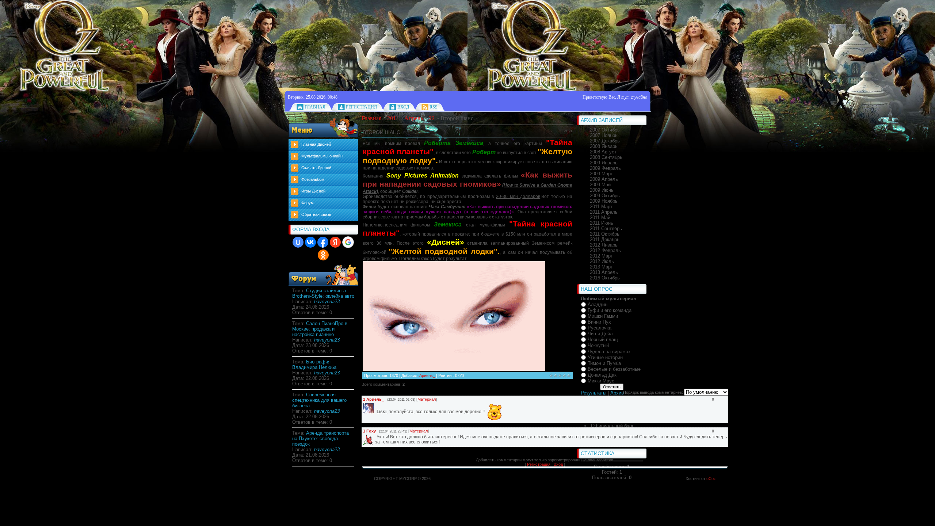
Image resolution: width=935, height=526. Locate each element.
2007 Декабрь (605, 141)
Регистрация (361, 107)
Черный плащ (603, 339)
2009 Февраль (605, 168)
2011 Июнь (601, 223)
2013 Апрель (604, 272)
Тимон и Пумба (604, 363)
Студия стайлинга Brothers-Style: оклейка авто (323, 293)
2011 (392, 118)
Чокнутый (598, 345)
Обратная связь (316, 214)
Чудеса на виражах (609, 351)
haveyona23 (327, 301)
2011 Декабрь (604, 239)
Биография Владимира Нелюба (314, 364)
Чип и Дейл (600, 333)
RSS (434, 107)
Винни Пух (599, 322)
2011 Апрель (604, 212)
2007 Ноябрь (604, 135)
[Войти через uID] (298, 242)
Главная (315, 107)
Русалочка (599, 328)
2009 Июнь (602, 190)
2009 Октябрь (605, 195)
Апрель (413, 118)
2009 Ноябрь (604, 201)
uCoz (711, 478)
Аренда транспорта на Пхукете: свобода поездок (320, 438)
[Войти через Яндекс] (335, 242)
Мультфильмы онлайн (322, 156)
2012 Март (601, 256)
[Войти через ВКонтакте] (310, 242)
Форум (307, 203)
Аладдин (597, 304)
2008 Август (603, 152)
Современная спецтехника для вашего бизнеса (319, 400)
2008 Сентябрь (606, 157)
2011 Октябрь (604, 234)
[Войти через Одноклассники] (323, 254)
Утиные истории (605, 357)
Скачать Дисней (316, 167)
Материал (426, 399)
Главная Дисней (316, 144)
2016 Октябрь (605, 278)
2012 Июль (602, 261)
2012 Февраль (605, 250)
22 (432, 118)
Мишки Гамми (603, 316)
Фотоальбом (312, 179)
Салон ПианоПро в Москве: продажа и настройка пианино (319, 329)
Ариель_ (427, 375)
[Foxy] (376, 436)
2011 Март (601, 206)
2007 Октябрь (605, 130)
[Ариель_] (376, 411)
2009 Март (601, 173)
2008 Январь (604, 146)
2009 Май (600, 184)
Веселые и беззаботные (614, 369)
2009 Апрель (604, 179)
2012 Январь (604, 245)
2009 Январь (604, 162)
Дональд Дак (602, 375)
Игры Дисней (313, 191)
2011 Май (600, 217)
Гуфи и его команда (609, 310)
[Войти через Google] (348, 242)
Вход (403, 107)
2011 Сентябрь (606, 228)
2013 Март (601, 267)
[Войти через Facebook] (322, 242)
